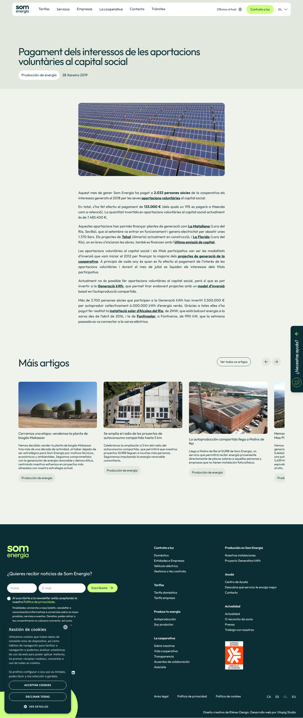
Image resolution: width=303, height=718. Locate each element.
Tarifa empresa (164, 598)
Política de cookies (228, 696)
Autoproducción (165, 619)
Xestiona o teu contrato (170, 571)
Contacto (231, 593)
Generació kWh (110, 286)
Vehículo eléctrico (166, 566)
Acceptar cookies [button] (37, 685)
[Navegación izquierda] (266, 361)
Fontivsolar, (146, 316)
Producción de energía (39, 75)
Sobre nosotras (164, 646)
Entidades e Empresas (169, 561)
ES (277, 697)
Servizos (63, 9)
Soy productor (163, 624)
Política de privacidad (192, 696)
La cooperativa (111, 9)
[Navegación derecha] (276, 361)
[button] (38, 706)
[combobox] (65, 627)
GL (280, 9)
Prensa (229, 624)
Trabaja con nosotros (239, 630)
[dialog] (37, 668)
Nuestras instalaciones (240, 555)
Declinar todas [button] (38, 696)
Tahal (126, 237)
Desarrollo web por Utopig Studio (273, 712)
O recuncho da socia (239, 619)
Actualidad (232, 614)
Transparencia (164, 656)
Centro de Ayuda (236, 582)
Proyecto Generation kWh (243, 561)
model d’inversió (211, 286)
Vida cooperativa (166, 651)
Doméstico (161, 555)
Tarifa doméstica (165, 593)
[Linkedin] (73, 673)
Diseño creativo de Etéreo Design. (226, 712)
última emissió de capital (194, 242)
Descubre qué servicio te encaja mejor (251, 587)
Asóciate (160, 667)
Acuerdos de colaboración (172, 662)
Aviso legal (161, 696)
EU (294, 697)
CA (269, 697)
